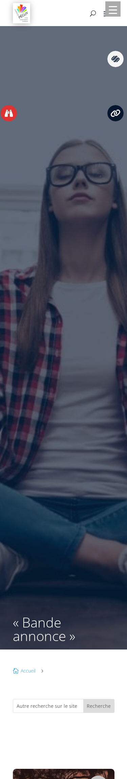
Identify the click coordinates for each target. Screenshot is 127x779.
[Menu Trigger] (113, 9)
